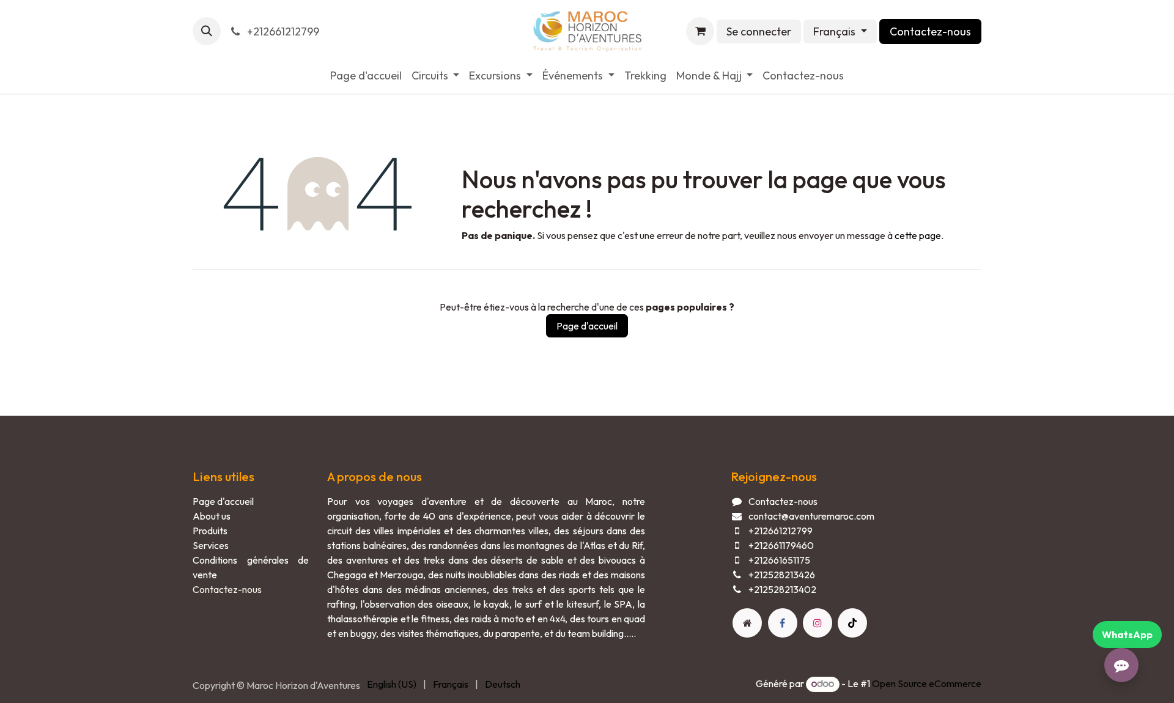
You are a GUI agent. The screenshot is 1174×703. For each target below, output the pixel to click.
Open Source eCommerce (926, 683)
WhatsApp (1127, 634)
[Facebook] (782, 623)
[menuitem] (366, 75)
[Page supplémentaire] (747, 623)
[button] (207, 31)
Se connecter (758, 31)
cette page (918, 235)
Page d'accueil (587, 326)
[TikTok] (852, 623)
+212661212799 (282, 31)
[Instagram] (817, 623)
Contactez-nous (930, 31)
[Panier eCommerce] (700, 31)
